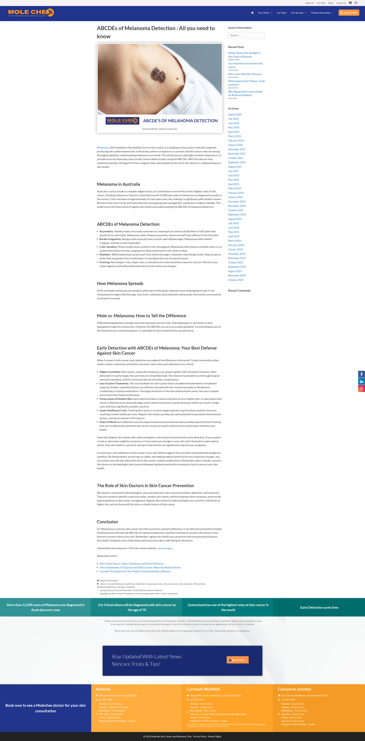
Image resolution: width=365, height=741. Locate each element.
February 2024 (236, 245)
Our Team (321, 3)
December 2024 (237, 201)
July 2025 (233, 170)
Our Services (297, 12)
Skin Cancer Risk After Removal (244, 74)
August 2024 (235, 218)
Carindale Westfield (203, 689)
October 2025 (235, 157)
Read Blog (239, 659)
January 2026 (235, 144)
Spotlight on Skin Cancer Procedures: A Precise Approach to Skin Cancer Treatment (139, 593)
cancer (103, 584)
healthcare (141, 584)
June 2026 (233, 123)
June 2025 (233, 175)
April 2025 (233, 184)
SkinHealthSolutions (106, 587)
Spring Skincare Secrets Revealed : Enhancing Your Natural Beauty (131, 590)
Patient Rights (215, 736)
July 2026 (233, 118)
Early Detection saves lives (319, 607)
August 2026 (235, 114)
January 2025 (235, 197)
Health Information (109, 580)
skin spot (188, 584)
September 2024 (237, 214)
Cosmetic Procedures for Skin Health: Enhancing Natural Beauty (135, 571)
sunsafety (130, 587)
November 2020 (237, 275)
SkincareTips (199, 584)
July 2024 (233, 223)
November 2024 (237, 205)
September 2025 (237, 162)
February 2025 (236, 192)
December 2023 (237, 253)
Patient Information (321, 12)
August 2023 (235, 271)
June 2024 (233, 227)
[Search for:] (246, 35)
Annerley (103, 689)
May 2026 (233, 127)
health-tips (130, 584)
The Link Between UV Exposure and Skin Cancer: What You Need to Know (140, 567)
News (330, 3)
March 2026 (234, 136)
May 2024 (233, 231)
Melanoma (103, 147)
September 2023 (237, 266)
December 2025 (237, 149)
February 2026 (236, 140)
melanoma (152, 584)
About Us (310, 3)
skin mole (178, 584)
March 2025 (234, 188)
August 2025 (235, 166)
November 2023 (237, 258)
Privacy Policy (200, 736)
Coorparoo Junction (294, 689)
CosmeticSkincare (115, 584)
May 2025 (233, 179)
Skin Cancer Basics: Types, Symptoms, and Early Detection (132, 563)
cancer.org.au (165, 548)
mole (160, 584)
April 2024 (233, 236)
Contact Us (341, 3)
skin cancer (168, 584)
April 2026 (233, 131)
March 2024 (234, 240)
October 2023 (235, 262)
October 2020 (235, 279)
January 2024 (235, 249)
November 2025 (237, 153)
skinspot (121, 587)
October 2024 (235, 210)
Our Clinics (263, 12)
